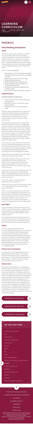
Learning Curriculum (16, 30)
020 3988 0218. (21, 418)
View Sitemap (16, 398)
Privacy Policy (16, 407)
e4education (23, 392)
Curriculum (6, 31)
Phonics (16, 31)
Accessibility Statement (16, 401)
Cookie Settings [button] (16, 410)
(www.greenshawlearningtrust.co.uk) (16, 419)
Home (3, 30)
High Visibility (16, 404)
